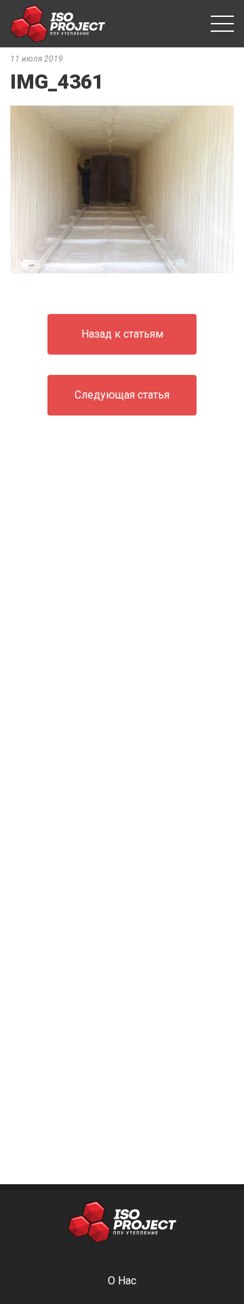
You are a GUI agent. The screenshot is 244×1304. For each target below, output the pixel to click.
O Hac (122, 1280)
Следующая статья (122, 394)
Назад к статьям (122, 334)
